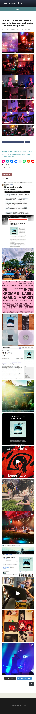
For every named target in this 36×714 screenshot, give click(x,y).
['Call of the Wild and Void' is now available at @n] (18, 198)
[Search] (31, 684)
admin (22, 29)
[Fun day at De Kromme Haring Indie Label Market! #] (18, 264)
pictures (28, 29)
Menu (18, 9)
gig (16, 142)
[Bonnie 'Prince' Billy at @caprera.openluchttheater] (18, 527)
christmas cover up (8, 142)
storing (27, 142)
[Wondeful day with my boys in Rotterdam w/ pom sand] (18, 626)
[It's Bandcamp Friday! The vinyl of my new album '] (18, 560)
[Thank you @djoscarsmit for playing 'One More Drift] (18, 593)
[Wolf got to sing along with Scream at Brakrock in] (18, 495)
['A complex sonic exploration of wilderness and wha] (18, 429)
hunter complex (12, 3)
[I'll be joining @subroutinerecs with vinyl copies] (18, 297)
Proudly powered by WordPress (18, 705)
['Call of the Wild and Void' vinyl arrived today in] (18, 330)
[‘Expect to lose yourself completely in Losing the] (18, 231)
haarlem (21, 142)
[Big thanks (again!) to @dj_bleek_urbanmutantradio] (18, 462)
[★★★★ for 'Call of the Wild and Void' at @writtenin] (18, 363)
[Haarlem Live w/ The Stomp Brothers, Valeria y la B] (18, 396)
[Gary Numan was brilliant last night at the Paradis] (18, 659)
